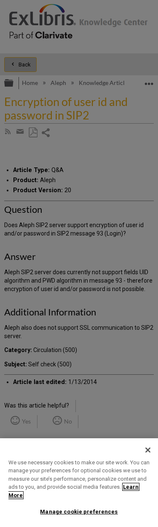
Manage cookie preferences (79, 511)
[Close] (148, 450)
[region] (79, 482)
